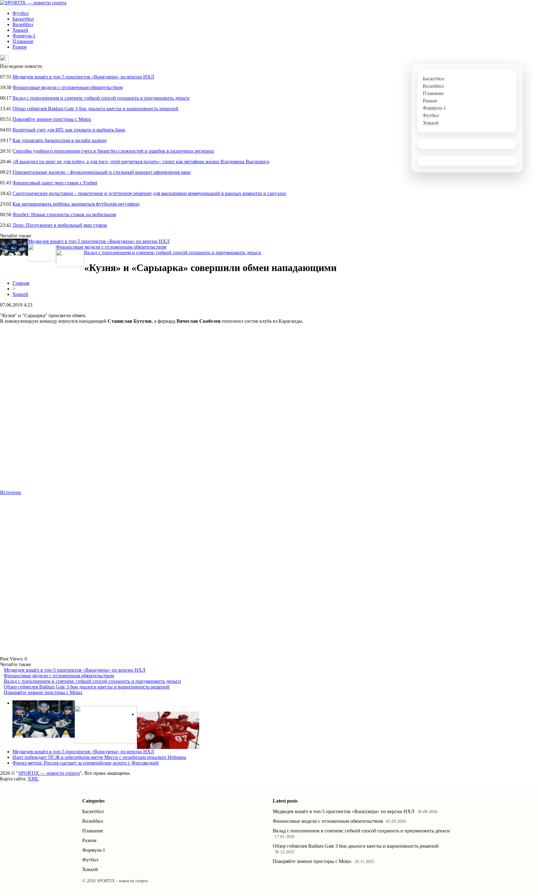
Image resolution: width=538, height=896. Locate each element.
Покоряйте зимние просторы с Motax (51, 119)
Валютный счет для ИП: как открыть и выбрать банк (68, 129)
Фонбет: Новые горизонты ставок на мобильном (64, 214)
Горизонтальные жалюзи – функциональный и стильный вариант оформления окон (101, 172)
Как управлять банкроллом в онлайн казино (59, 140)
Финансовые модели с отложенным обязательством (67, 87)
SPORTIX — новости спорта (49, 773)
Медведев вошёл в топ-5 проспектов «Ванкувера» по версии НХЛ (83, 76)
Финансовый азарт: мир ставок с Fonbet (54, 182)
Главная (20, 283)
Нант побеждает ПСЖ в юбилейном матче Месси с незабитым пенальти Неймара (99, 757)
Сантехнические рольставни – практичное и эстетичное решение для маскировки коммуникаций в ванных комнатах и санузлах (149, 193)
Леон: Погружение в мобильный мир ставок (59, 225)
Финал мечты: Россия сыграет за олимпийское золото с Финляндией (85, 762)
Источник (10, 492)
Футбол (20, 13)
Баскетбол (23, 18)
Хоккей (20, 30)
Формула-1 (23, 35)
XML (33, 778)
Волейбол (22, 24)
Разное (19, 47)
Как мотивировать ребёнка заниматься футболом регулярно (75, 204)
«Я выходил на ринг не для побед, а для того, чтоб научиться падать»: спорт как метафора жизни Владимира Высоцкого (140, 161)
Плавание (22, 41)
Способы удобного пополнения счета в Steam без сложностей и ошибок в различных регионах (113, 151)
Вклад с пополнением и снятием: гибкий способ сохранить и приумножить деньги (101, 98)
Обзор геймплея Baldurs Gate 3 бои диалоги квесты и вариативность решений (95, 108)
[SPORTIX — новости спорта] (33, 2)
